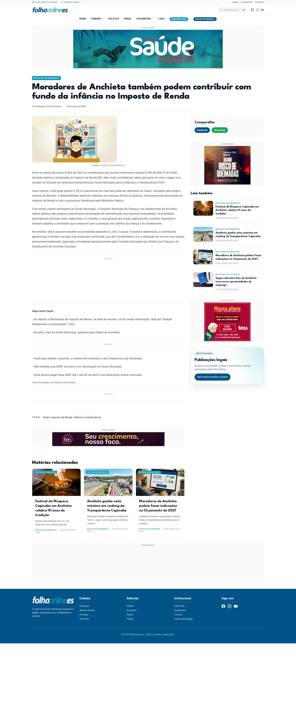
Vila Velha (84, 618)
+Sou (161, 18)
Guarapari (84, 606)
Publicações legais (183, 618)
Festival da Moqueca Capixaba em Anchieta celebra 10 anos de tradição (237, 210)
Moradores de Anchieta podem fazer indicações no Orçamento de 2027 (158, 506)
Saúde (130, 614)
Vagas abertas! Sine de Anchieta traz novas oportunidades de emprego (236, 281)
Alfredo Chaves (87, 610)
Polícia (130, 618)
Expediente (247, 2)
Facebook (202, 130)
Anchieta (83, 614)
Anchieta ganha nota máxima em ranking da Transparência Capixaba (106, 506)
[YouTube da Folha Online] (262, 9)
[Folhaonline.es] (50, 10)
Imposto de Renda (61, 417)
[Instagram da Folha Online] (257, 9)
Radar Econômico (205, 19)
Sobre (235, 2)
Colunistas (143, 18)
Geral (128, 18)
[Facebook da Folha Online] (252, 9)
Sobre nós (179, 606)
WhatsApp (219, 130)
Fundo (46, 417)
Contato (259, 2)
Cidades (96, 18)
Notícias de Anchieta (46, 78)
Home (82, 18)
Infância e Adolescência (87, 417)
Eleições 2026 (178, 19)
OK (243, 10)
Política (113, 18)
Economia (131, 610)
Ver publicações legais (212, 377)
